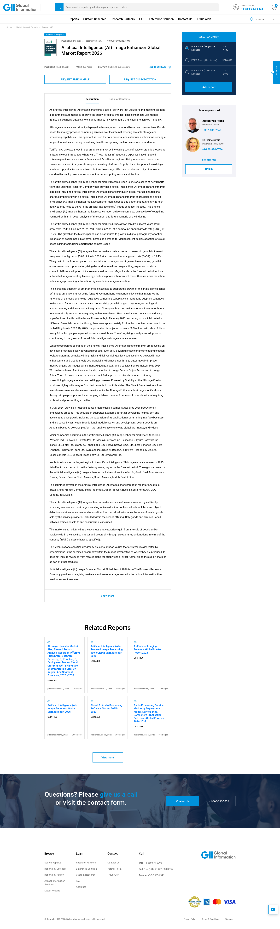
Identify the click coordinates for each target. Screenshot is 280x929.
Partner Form (114, 868)
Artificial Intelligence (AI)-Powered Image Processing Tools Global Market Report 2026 (107, 651)
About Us (81, 886)
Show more (107, 596)
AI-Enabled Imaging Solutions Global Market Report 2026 (148, 649)
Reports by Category (55, 868)
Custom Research (94, 19)
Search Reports (52, 862)
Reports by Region (54, 874)
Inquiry (208, 169)
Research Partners (123, 19)
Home (9, 27)
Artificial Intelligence (55, 34)
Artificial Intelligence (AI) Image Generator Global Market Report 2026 (62, 708)
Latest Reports (52, 890)
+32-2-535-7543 (211, 130)
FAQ (141, 19)
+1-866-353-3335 (252, 9)
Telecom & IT (47, 27)
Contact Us (185, 19)
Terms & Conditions (211, 919)
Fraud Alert (204, 19)
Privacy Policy (190, 919)
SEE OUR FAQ (209, 160)
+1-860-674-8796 (212, 149)
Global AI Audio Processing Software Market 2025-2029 (106, 708)
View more (107, 757)
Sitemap (229, 919)
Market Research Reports (27, 27)
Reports (74, 19)
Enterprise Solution (161, 19)
